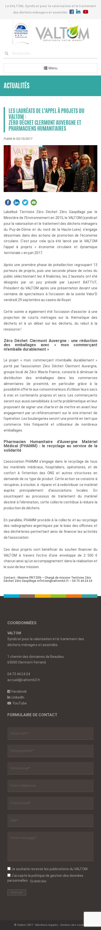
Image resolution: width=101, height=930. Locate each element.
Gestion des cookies (73, 925)
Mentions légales (46, 925)
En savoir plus (38, 880)
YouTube (20, 703)
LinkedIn (18, 697)
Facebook (19, 691)
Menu (53, 68)
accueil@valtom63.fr (23, 680)
